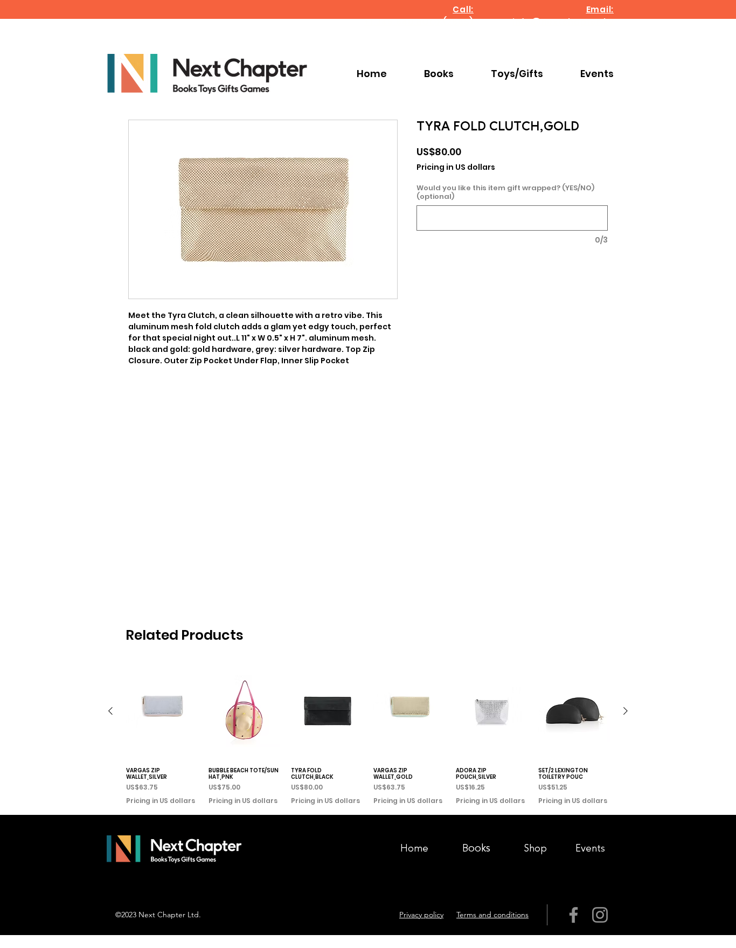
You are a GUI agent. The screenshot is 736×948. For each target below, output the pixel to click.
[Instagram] (599, 914)
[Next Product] (625, 710)
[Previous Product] (110, 710)
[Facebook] (573, 914)
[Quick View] (162, 711)
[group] (368, 734)
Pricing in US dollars (455, 167)
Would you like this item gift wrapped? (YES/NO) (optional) (505, 192)
